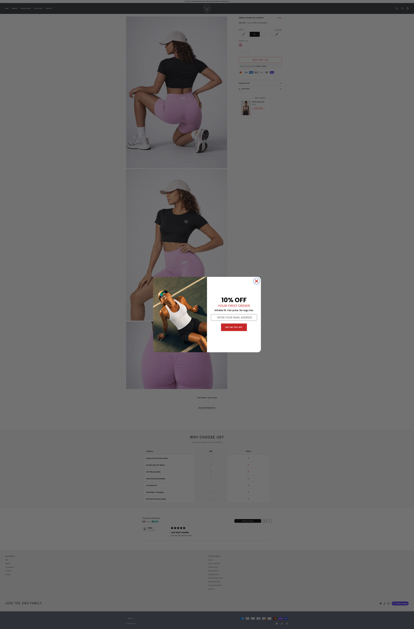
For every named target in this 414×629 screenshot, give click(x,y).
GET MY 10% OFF (233, 327)
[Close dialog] (256, 281)
